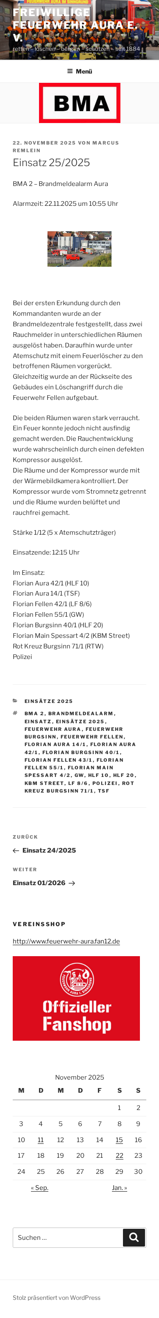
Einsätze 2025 (49, 701)
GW (79, 775)
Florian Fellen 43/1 (59, 760)
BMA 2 (35, 713)
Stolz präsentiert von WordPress (56, 1297)
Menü (84, 71)
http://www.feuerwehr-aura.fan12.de (66, 941)
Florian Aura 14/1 (55, 744)
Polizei (105, 783)
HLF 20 (124, 775)
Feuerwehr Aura (53, 729)
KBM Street (44, 783)
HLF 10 (98, 775)
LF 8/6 (78, 783)
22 (119, 1155)
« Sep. (39, 1188)
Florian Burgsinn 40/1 (81, 752)
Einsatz (38, 722)
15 (119, 1140)
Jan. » (119, 1188)
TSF (104, 791)
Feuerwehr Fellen (92, 737)
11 (41, 1140)
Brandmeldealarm (81, 713)
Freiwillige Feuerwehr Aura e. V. (75, 25)
